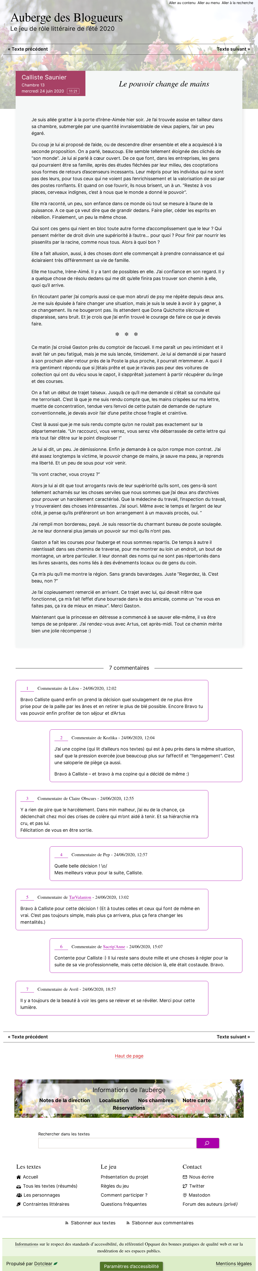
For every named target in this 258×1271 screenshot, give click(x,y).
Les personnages (42, 1195)
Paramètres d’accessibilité (131, 1266)
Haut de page (129, 1056)
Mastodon (199, 1195)
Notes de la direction (64, 1100)
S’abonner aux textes (93, 1222)
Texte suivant (233, 49)
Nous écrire (201, 1177)
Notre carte (197, 1100)
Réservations (129, 1108)
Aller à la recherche (237, 3)
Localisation (114, 1100)
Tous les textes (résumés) (50, 1186)
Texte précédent (28, 49)
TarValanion (80, 897)
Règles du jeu (115, 1186)
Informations (26, 1244)
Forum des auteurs (210, 1204)
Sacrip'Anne (114, 946)
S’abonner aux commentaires (163, 1222)
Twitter (197, 1186)
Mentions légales (234, 1263)
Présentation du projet (124, 1177)
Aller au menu (209, 3)
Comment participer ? (124, 1195)
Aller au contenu (182, 3)
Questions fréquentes (124, 1204)
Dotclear (43, 1263)
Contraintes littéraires (46, 1204)
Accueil (30, 1177)
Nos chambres (155, 1100)
